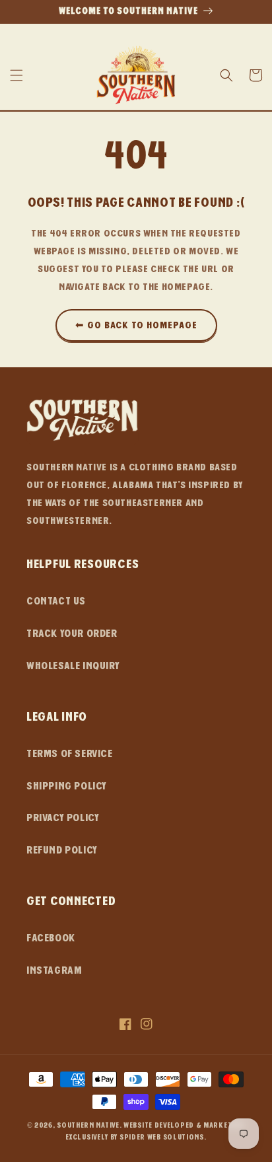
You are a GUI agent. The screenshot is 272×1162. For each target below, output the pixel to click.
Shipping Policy (66, 786)
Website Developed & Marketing (184, 1125)
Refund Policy (62, 850)
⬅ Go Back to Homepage (136, 325)
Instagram (54, 970)
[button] (16, 75)
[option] (136, 12)
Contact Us (56, 601)
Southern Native (88, 1125)
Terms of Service (69, 753)
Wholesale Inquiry (72, 666)
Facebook (50, 938)
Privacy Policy (62, 818)
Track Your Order (72, 633)
